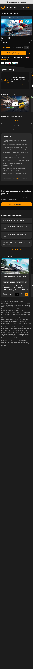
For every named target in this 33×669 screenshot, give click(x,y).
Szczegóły (16, 125)
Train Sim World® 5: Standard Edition (14, 276)
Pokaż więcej (15, 178)
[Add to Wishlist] (29, 53)
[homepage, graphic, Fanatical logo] (8, 7)
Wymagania (16, 129)
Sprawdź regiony (5, 59)
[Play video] (15, 104)
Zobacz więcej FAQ (16, 249)
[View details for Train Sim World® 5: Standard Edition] (15, 266)
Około (16, 120)
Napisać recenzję (16, 204)
